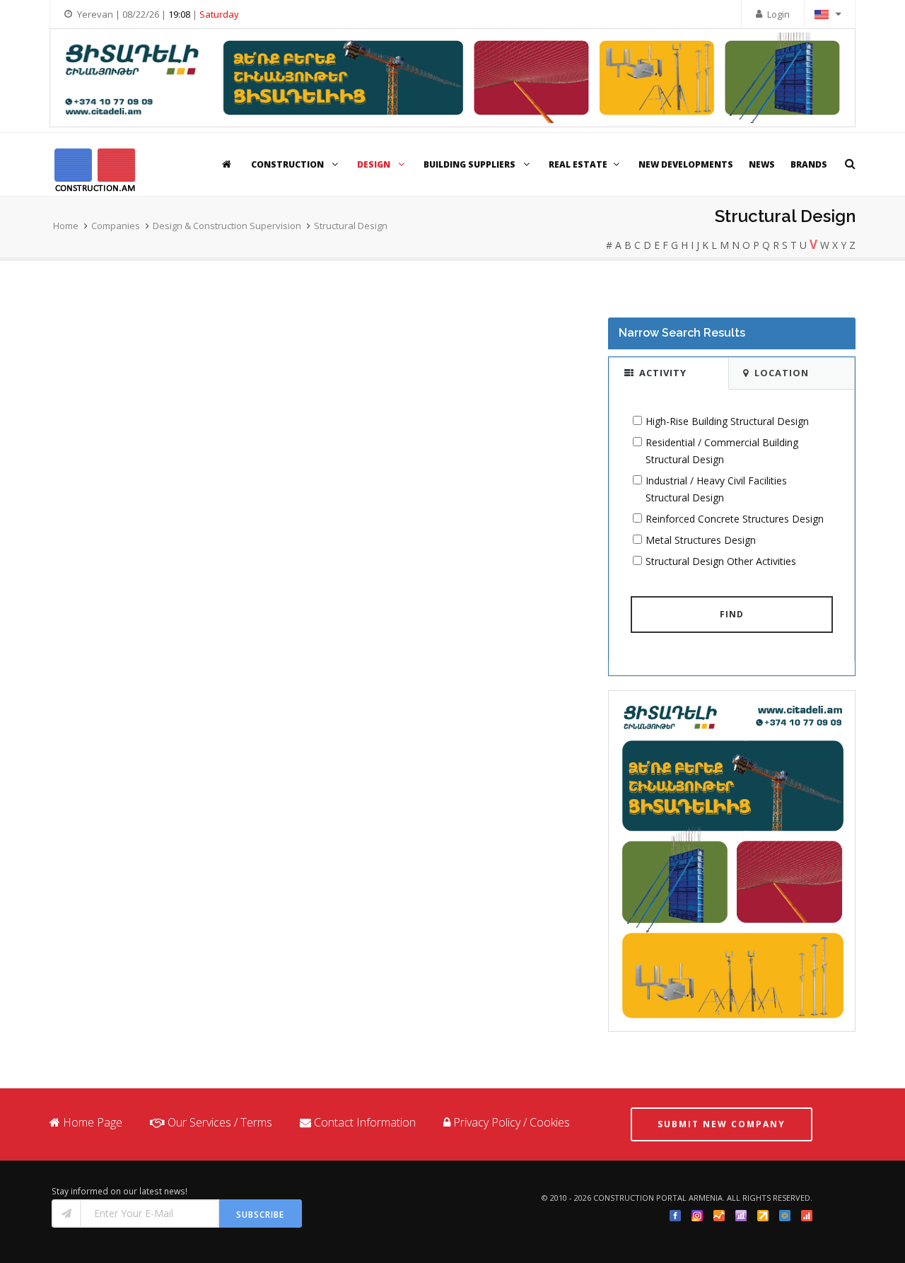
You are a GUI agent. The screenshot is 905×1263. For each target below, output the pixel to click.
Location (781, 372)
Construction (288, 164)
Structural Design (350, 225)
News (762, 164)
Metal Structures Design (701, 540)
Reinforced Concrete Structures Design (735, 518)
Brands (808, 164)
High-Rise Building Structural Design (727, 421)
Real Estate (578, 164)
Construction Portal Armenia (658, 1197)
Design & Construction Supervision (227, 225)
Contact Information (365, 1122)
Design (374, 164)
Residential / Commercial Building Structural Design (722, 451)
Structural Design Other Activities (721, 561)
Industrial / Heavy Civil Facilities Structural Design (716, 489)
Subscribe (260, 1215)
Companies (115, 225)
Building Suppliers (471, 164)
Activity (663, 372)
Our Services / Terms (220, 1122)
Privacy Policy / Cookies (511, 1122)
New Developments (685, 164)
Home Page (92, 1122)
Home (65, 225)
